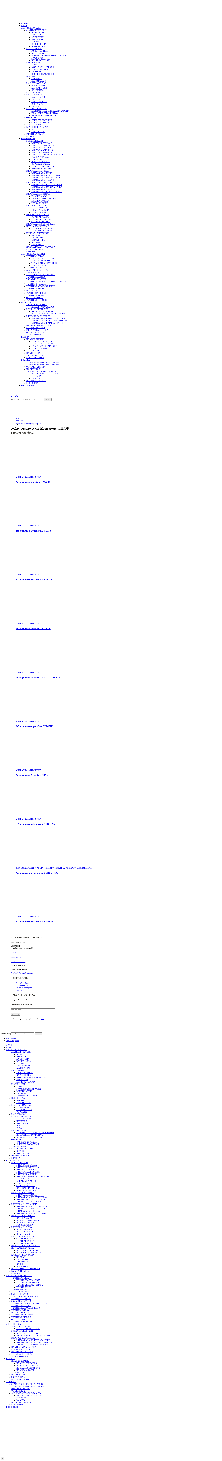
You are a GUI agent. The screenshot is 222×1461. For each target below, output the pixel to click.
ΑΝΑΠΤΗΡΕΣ (37, 32)
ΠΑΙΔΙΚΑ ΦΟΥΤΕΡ (40, 201)
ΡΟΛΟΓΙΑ (30, 136)
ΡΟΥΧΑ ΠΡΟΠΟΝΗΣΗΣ (37, 309)
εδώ (42, 1019)
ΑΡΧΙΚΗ (25, 23)
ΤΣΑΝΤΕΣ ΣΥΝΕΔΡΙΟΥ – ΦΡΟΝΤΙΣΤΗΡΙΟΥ (46, 281)
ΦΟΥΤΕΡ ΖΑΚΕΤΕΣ (40, 221)
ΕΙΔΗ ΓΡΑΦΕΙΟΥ (34, 49)
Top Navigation (12, 1041)
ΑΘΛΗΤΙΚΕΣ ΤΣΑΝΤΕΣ (37, 270)
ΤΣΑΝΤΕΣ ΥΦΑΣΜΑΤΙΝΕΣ (43, 258)
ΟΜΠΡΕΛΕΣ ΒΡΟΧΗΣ (41, 120)
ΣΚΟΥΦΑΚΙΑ (37, 238)
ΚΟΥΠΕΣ (35, 129)
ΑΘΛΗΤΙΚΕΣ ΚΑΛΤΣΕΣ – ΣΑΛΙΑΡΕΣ (48, 314)
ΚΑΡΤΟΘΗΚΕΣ (38, 53)
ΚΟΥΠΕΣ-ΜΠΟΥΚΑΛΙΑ (37, 127)
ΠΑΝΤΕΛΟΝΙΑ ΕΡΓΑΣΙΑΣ (43, 166)
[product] (113, 456)
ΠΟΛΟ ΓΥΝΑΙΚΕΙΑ (40, 210)
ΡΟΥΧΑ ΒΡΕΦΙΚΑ (39, 203)
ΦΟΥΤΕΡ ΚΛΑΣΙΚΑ (40, 217)
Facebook (14, 973)
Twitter (22, 973)
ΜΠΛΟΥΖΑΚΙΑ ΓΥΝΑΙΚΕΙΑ (39, 182)
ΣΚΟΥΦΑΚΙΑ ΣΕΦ (34, 355)
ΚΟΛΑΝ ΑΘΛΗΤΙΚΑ (35, 328)
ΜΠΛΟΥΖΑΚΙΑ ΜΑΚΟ (41, 173)
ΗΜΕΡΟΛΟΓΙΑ (33, 76)
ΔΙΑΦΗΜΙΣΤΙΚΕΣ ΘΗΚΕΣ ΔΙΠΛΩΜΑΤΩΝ (50, 111)
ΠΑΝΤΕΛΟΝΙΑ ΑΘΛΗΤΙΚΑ (38, 325)
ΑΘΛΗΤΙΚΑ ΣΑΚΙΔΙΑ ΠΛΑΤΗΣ (40, 274)
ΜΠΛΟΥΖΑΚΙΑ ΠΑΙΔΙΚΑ (38, 194)
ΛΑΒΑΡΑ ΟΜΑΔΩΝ (35, 334)
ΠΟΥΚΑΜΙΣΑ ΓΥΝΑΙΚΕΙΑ (43, 231)
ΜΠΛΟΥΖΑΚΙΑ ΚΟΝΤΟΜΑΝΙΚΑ (46, 185)
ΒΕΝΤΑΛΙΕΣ (37, 104)
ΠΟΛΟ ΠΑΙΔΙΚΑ (39, 212)
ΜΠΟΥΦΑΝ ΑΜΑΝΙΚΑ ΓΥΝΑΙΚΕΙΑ (47, 155)
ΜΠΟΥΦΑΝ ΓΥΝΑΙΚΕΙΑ (42, 145)
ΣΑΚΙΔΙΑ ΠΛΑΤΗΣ (34, 272)
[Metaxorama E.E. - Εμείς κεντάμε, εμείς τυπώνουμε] (28, 19)
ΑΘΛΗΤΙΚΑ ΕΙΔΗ (28, 302)
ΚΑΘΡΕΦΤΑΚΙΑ (38, 44)
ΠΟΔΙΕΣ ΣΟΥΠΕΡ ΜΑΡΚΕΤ (44, 346)
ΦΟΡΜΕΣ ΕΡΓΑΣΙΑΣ (40, 164)
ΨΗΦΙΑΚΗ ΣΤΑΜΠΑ (35, 367)
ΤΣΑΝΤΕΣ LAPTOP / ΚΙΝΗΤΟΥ (40, 286)
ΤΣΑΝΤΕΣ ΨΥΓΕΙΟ (35, 288)
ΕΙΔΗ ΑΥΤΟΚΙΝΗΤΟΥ (36, 108)
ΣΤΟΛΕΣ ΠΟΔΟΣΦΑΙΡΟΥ (43, 307)
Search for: (15, 399)
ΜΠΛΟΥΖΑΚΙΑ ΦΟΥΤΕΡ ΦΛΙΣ (40, 224)
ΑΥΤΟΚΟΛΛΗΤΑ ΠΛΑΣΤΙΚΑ (44, 374)
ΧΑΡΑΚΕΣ (36, 72)
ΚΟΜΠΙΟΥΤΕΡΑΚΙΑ (40, 60)
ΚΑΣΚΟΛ (35, 242)
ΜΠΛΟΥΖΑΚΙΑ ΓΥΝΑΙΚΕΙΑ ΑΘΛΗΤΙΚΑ (50, 321)
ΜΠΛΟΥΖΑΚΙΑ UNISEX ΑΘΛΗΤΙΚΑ (48, 318)
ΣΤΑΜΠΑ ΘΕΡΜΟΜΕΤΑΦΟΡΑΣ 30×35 (43, 362)
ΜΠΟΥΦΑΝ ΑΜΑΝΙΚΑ (42, 152)
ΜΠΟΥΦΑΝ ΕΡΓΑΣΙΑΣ (41, 143)
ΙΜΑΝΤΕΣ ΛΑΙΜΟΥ (35, 134)
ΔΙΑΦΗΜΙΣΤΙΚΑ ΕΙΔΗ (36, 30)
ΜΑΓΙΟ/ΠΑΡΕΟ (38, 97)
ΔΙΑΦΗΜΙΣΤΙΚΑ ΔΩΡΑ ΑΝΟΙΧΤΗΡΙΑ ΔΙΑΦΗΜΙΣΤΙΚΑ (40, 868)
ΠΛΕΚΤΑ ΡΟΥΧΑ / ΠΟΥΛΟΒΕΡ (40, 247)
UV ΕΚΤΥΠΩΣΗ (33, 369)
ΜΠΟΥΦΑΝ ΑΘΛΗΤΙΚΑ (37, 330)
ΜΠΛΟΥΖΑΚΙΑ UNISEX (37, 171)
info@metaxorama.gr (18, 962)
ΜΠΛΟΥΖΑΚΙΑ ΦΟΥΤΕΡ (37, 215)
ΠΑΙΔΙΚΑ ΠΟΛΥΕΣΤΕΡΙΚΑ (43, 198)
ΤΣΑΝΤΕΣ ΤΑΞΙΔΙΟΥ (36, 277)
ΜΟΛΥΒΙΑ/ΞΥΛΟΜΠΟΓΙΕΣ (43, 67)
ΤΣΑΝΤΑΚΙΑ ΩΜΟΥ (35, 268)
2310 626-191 (16, 952)
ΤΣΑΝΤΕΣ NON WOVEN (42, 261)
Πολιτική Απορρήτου (24, 988)
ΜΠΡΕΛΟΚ (36, 35)
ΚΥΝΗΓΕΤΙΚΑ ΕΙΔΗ (35, 249)
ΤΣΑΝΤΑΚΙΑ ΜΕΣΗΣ (36, 284)
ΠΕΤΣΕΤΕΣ (36, 99)
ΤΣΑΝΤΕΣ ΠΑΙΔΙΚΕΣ (36, 295)
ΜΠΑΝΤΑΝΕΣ (38, 240)
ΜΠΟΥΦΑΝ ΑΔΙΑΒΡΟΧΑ (43, 150)
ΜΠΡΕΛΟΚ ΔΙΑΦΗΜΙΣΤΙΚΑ (28, 477)
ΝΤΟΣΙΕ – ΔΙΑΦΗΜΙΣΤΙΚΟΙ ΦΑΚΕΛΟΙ (48, 55)
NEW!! (24, 26)
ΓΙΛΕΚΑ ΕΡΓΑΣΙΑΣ (40, 157)
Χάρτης (19, 990)
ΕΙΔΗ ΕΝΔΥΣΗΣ (28, 139)
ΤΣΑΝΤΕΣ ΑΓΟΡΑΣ (35, 256)
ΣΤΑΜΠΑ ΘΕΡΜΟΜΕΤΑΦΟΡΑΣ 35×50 (43, 364)
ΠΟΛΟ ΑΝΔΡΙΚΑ (39, 208)
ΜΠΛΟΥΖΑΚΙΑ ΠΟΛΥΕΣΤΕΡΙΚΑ (46, 175)
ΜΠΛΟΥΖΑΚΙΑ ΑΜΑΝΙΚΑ (43, 180)
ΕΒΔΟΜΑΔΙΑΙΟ (38, 81)
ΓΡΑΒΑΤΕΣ (31, 251)
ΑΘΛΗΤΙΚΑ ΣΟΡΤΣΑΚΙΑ (42, 311)
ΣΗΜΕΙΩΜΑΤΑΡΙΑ (40, 69)
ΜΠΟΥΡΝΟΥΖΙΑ (39, 102)
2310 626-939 (16, 957)
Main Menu (11, 1038)
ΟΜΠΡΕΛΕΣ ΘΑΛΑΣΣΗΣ (42, 122)
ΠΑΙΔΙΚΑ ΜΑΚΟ (39, 196)
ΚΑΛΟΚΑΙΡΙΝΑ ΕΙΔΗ (36, 95)
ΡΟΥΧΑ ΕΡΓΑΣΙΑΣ (34, 141)
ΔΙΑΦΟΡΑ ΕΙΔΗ (38, 46)
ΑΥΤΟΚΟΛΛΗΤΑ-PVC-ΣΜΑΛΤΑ (41, 371)
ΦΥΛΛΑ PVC (37, 376)
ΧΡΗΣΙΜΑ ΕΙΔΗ (33, 125)
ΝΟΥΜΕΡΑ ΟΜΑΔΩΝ (36, 381)
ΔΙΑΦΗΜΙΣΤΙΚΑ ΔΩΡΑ (31, 28)
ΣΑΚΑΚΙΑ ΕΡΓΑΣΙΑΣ (41, 159)
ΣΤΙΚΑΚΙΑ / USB (39, 88)
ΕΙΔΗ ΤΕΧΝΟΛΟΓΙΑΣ (36, 83)
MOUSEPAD (37, 58)
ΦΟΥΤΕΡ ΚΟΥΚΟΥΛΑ (41, 219)
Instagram (29, 973)
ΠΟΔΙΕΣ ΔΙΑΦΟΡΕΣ (40, 348)
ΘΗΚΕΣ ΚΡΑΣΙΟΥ (34, 298)
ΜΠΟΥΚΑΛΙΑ (38, 132)
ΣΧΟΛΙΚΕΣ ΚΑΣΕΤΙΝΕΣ (42, 74)
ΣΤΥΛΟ (34, 65)
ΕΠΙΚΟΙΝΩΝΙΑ (27, 385)
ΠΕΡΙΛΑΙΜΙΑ (37, 245)
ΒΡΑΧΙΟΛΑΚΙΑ (38, 39)
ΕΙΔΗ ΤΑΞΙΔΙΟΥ (33, 92)
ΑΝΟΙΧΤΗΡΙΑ (37, 37)
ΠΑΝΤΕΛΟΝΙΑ (33, 353)
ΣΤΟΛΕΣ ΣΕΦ (32, 351)
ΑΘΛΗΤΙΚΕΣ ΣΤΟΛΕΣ (36, 304)
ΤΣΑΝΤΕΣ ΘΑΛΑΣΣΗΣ (36, 300)
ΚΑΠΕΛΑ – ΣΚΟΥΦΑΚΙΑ (37, 233)
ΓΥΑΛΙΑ (35, 106)
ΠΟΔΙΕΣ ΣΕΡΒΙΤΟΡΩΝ (41, 341)
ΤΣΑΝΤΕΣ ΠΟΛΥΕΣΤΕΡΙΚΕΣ (44, 263)
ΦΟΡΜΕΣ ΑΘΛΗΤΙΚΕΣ (36, 332)
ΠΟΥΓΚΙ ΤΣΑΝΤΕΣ (35, 291)
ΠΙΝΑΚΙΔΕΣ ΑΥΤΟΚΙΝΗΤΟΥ (44, 113)
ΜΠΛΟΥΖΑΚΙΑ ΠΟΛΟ (36, 205)
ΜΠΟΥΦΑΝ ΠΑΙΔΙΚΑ (41, 148)
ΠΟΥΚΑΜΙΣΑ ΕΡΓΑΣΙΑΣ (37, 226)
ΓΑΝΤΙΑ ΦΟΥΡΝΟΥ (35, 358)
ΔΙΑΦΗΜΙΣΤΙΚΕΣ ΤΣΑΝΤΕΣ (33, 254)
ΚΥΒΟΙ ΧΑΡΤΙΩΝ (39, 51)
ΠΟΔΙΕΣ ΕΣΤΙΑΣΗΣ (35, 339)
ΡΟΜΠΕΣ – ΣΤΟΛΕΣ (40, 162)
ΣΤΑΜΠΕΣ (25, 360)
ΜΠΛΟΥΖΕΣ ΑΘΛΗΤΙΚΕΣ (38, 316)
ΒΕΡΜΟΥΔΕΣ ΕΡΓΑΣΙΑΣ (42, 168)
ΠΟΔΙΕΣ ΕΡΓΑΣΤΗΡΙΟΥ (42, 344)
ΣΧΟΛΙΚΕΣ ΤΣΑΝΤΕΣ (36, 279)
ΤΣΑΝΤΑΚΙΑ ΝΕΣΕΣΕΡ (37, 293)
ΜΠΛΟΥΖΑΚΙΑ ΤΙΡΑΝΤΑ (43, 189)
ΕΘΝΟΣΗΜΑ (32, 383)
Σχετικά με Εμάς (22, 983)
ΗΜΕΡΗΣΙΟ (36, 79)
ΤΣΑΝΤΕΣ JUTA (38, 265)
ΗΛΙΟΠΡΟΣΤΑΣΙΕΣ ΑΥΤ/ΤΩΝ (44, 115)
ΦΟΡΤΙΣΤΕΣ (37, 90)
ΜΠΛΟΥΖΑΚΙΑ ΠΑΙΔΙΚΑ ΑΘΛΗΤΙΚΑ (48, 323)
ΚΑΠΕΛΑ (35, 235)
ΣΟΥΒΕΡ (35, 42)
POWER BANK (38, 85)
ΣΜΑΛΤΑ (35, 378)
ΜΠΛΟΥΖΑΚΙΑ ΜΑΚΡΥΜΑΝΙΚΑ (46, 178)
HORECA (25, 337)
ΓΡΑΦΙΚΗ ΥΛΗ (33, 62)
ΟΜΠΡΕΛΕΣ (32, 118)
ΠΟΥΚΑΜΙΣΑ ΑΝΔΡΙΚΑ (42, 228)
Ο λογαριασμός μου (24, 985)
